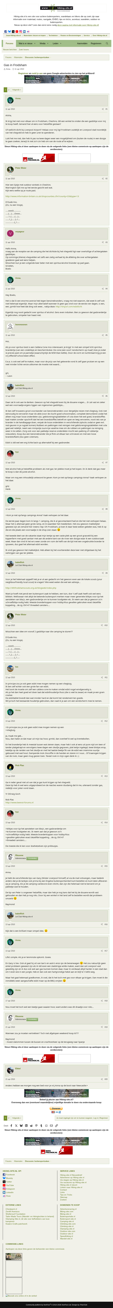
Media (42, 43)
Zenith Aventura (12, 1211)
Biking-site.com (66, 1211)
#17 (106, 951)
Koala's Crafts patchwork (16, 1224)
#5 (106, 335)
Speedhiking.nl (66, 1236)
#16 (106, 924)
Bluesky (9, 31)
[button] (35, 43)
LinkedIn (24, 31)
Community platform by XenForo (48, 1305)
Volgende (16, 90)
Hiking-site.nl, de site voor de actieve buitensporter (56, 8)
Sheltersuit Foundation (15, 1214)
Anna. (8, 69)
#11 (106, 677)
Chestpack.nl (11, 1209)
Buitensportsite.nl (67, 1216)
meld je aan (37, 73)
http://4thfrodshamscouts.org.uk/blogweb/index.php (31, 587)
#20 (106, 1079)
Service (87, 35)
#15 (106, 866)
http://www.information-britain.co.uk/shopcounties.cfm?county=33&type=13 (42, 196)
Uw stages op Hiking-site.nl (72, 1180)
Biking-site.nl (65, 1214)
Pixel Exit (83, 1305)
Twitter (13, 31)
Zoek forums (24, 50)
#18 (106, 1001)
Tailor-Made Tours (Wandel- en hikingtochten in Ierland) (30, 1216)
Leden (55, 43)
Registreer (23, 73)
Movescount (17, 31)
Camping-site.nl (67, 1221)
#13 (106, 776)
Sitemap (63, 1197)
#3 (106, 242)
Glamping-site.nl (67, 1229)
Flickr (28, 31)
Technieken (53, 35)
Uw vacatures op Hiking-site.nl (73, 1182)
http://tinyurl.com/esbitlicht (69, 306)
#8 (106, 509)
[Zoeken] (107, 43)
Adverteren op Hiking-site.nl (72, 1177)
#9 (106, 573)
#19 (106, 1027)
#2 (106, 179)
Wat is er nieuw (25, 43)
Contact (63, 1190)
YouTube (10, 1185)
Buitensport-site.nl (68, 1219)
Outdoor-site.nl (66, 1234)
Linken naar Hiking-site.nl (71, 1187)
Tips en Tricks (66, 1195)
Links (62, 1192)
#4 (106, 289)
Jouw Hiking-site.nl (13, 35)
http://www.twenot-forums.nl (19, 802)
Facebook (5, 31)
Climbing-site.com (68, 1224)
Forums (9, 43)
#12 (106, 721)
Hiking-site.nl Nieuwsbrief (71, 1175)
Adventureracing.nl (68, 1209)
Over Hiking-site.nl (100, 35)
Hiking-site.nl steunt (68, 1185)
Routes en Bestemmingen (70, 35)
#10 (106, 625)
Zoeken (63, 1200)
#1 (106, 109)
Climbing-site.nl (66, 1226)
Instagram (20, 31)
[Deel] (103, 109)
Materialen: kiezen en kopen (35, 35)
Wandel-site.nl (66, 1239)
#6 (106, 396)
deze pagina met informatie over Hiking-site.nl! (78, 25)
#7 (106, 463)
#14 (106, 822)
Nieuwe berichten (10, 50)
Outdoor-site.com (67, 1231)
